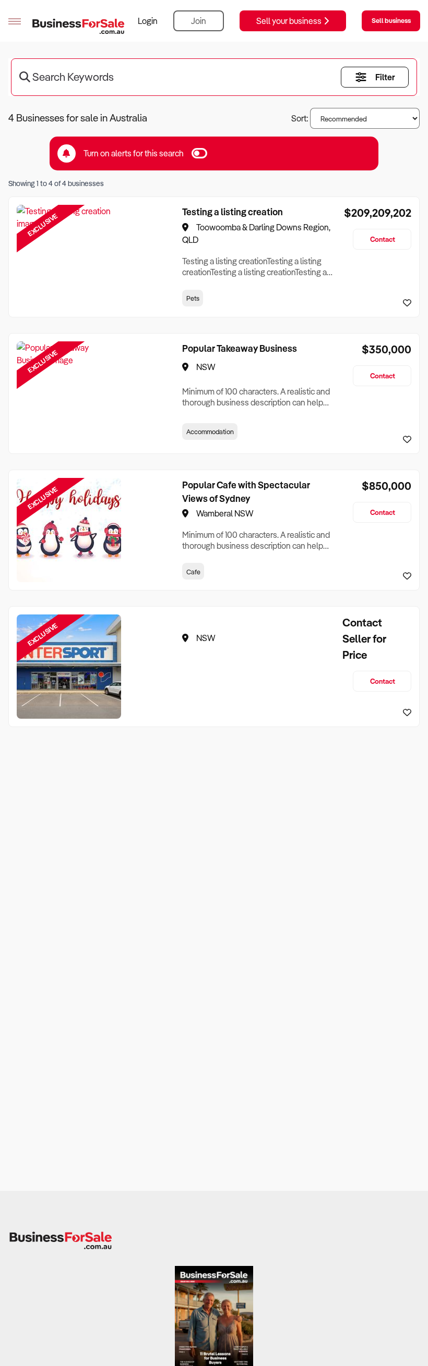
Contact (382, 239)
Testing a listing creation (232, 211)
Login (148, 21)
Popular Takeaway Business (239, 348)
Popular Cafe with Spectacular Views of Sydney (246, 491)
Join (198, 21)
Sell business (391, 20)
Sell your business (289, 21)
